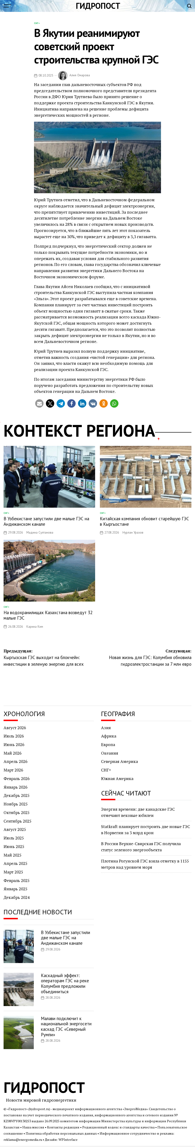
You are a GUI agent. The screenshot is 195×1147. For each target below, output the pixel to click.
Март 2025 (13, 872)
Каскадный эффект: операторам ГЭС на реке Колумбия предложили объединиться (65, 983)
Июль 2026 (14, 736)
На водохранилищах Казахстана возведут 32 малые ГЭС (48, 615)
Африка (108, 736)
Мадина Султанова (39, 532)
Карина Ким (34, 627)
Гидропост (98, 6)
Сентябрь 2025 (17, 821)
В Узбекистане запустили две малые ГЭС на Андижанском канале (46, 521)
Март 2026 (13, 770)
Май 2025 (12, 855)
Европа (108, 744)
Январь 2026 (15, 787)
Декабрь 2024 (16, 897)
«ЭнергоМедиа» (135, 1109)
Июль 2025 (14, 838)
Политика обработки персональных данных (61, 1133)
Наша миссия (33, 1127)
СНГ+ (37, 23)
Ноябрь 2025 (16, 804)
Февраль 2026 (16, 778)
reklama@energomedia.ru (23, 1139)
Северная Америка (119, 761)
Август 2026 (15, 727)
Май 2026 (12, 753)
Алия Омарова (79, 75)
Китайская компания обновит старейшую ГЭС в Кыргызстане (144, 521)
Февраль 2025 (16, 880)
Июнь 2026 (14, 744)
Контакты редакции (63, 1127)
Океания (109, 753)
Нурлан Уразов (132, 532)
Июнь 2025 (14, 846)
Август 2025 (15, 829)
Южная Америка (117, 778)
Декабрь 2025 (16, 795)
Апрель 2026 (15, 761)
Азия (106, 727)
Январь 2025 (15, 889)
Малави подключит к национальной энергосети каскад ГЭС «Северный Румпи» (66, 1026)
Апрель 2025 (15, 863)
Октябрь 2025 (16, 812)
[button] (39, 403)
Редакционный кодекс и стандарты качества (118, 1127)
